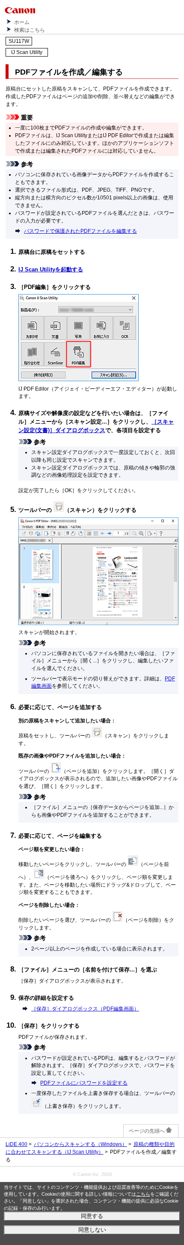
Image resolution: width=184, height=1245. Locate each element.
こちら (143, 1194)
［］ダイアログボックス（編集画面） (85, 1008)
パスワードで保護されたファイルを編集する (80, 231)
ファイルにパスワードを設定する (84, 1083)
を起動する (50, 269)
